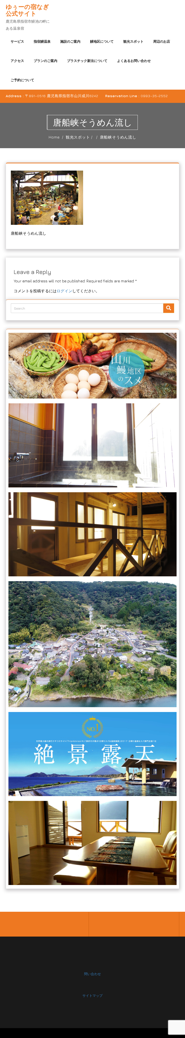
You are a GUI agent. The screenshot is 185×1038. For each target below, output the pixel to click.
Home (54, 137)
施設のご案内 (70, 41)
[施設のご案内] (92, 534)
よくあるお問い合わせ (134, 61)
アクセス (17, 61)
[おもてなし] (92, 365)
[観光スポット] (92, 754)
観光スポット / (80, 137)
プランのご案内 (45, 61)
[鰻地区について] (92, 644)
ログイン (64, 291)
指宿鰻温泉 (42, 41)
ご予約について (22, 80)
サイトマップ (92, 995)
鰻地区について (102, 41)
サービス (17, 41)
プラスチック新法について (87, 61)
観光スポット (133, 41)
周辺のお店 (161, 41)
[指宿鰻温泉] (92, 445)
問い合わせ (92, 974)
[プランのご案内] (92, 842)
